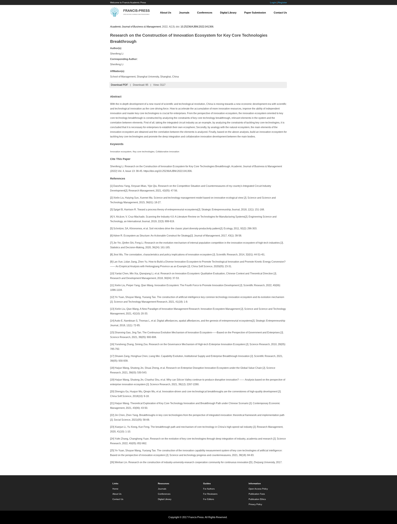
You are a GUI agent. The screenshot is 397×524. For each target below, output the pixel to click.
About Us (165, 12)
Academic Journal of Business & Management (135, 26)
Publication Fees (257, 494)
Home (115, 489)
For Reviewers (210, 494)
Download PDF (119, 85)
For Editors (208, 499)
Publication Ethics (257, 499)
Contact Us (280, 12)
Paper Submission (255, 12)
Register (282, 2)
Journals (184, 12)
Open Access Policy (258, 489)
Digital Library (228, 12)
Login (273, 2)
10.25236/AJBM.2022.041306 (197, 26)
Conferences (204, 12)
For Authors (209, 489)
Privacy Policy (255, 504)
